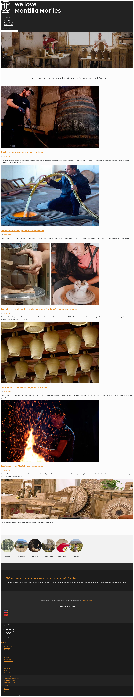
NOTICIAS (7, 649)
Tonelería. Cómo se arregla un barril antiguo (22, 151)
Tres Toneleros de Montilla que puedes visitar (22, 465)
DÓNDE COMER (8, 659)
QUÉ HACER (8, 22)
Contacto (7, 685)
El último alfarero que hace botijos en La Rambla (24, 387)
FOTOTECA (7, 648)
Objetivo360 (23, 695)
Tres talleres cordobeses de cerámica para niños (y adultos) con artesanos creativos (39, 308)
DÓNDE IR (7, 20)
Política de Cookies (9, 682)
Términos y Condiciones (11, 678)
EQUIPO (6, 670)
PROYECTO (7, 668)
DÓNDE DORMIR (8, 661)
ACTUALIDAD (8, 646)
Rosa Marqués (7, 156)
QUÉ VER (6, 657)
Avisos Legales (8, 676)
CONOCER (8, 18)
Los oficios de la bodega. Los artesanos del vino (22, 230)
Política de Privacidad (10, 680)
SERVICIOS (7, 672)
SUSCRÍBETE (8, 25)
